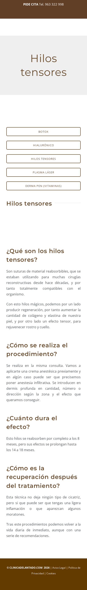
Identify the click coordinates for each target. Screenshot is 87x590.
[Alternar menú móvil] (79, 29)
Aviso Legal (59, 567)
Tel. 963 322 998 (51, 4)
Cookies (51, 573)
